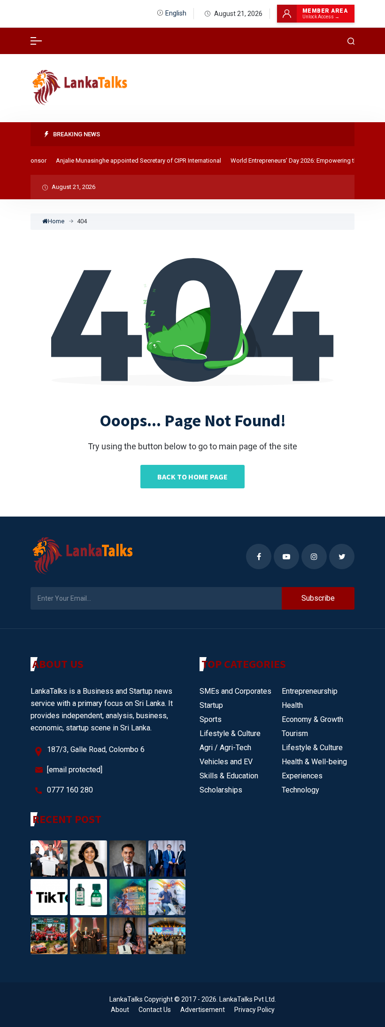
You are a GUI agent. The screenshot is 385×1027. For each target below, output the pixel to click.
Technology (300, 789)
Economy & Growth (312, 719)
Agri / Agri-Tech (225, 747)
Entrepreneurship (310, 691)
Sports (211, 719)
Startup (211, 705)
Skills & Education (229, 775)
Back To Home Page (192, 476)
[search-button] (351, 41)
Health (292, 705)
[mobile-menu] (36, 41)
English (175, 13)
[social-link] (258, 556)
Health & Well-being (314, 761)
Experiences (302, 775)
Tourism (295, 733)
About (120, 1009)
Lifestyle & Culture (230, 733)
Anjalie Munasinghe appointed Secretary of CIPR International (131, 160)
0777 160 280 (70, 789)
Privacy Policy (254, 1009)
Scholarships (221, 789)
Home (56, 221)
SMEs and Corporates (235, 691)
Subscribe (318, 598)
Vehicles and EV (226, 761)
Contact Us (155, 1009)
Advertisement (202, 1009)
